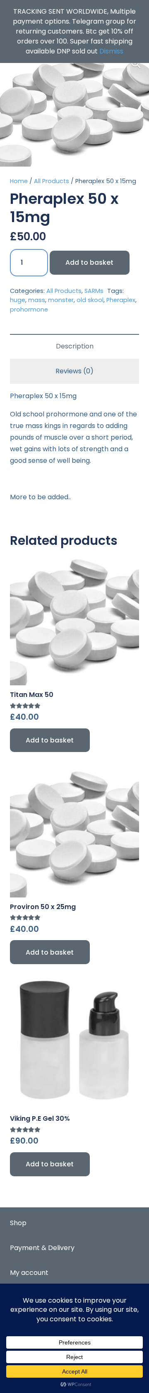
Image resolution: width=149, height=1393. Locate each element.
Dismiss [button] (111, 51)
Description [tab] (75, 346)
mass (36, 300)
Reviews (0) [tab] (74, 371)
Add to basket (89, 262)
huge (17, 300)
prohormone (29, 309)
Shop (18, 1223)
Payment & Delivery (42, 1248)
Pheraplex (120, 300)
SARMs (93, 291)
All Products (51, 181)
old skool (90, 300)
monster (61, 300)
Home (19, 181)
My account (29, 1272)
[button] (136, 63)
